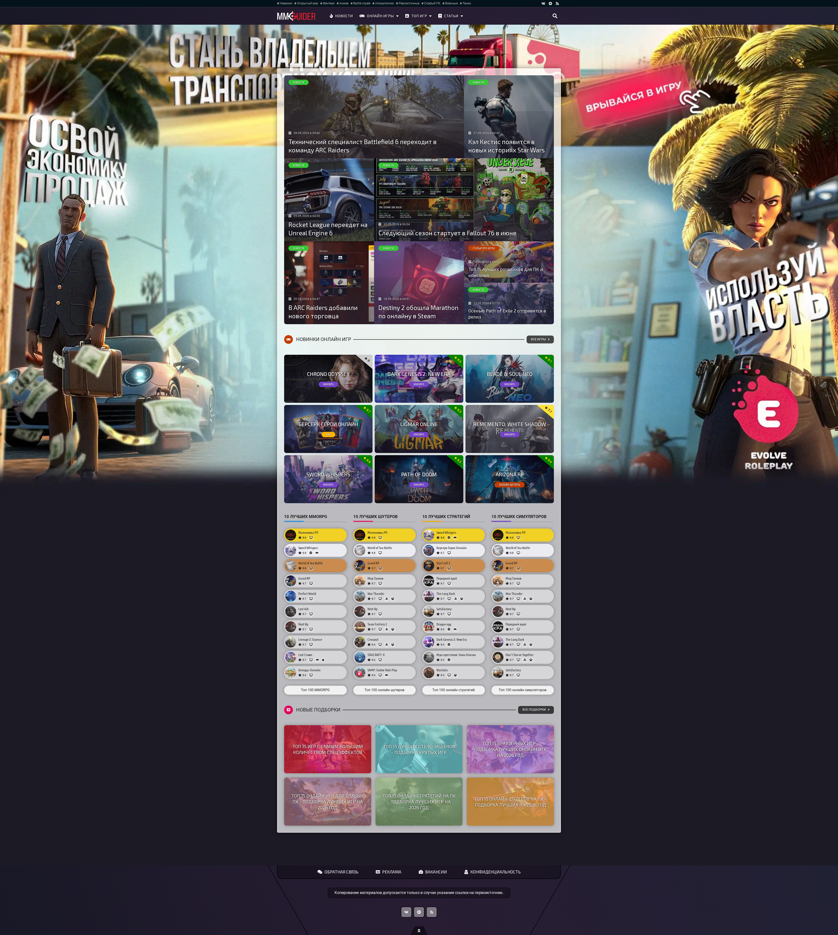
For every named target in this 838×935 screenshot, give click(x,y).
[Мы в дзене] (550, 3)
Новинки (286, 3)
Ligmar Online (419, 424)
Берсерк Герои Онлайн (328, 424)
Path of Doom (419, 474)
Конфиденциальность (495, 871)
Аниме (344, 3)
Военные (451, 3)
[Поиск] (555, 16)
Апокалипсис (384, 3)
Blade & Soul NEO (509, 374)
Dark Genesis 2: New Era (418, 374)
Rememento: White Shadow (509, 424)
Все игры (538, 339)
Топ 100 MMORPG (315, 690)
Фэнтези (329, 3)
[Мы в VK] (543, 3)
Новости (344, 15)
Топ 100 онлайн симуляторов (522, 690)
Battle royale (361, 3)
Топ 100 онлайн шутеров (384, 690)
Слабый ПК (432, 3)
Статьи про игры (484, 248)
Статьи (451, 15)
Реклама (391, 871)
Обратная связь (341, 871)
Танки (467, 3)
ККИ (328, 434)
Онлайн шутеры (509, 484)
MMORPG (328, 384)
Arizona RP (510, 474)
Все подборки (534, 709)
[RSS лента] (557, 3)
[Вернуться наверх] (419, 930)
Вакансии (436, 871)
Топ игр (419, 15)
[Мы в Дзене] (419, 912)
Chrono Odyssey (328, 374)
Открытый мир (307, 3)
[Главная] (296, 16)
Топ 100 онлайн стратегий (453, 690)
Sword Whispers (328, 474)
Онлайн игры (380, 15)
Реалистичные (409, 3)
